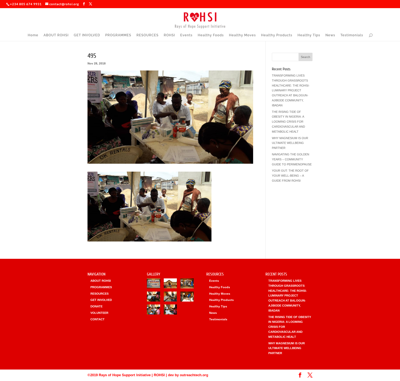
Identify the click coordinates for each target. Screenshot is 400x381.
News (330, 35)
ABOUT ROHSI (56, 35)
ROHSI (169, 35)
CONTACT (97, 319)
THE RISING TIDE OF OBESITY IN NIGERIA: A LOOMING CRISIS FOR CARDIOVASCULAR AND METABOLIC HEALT (288, 121)
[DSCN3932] (153, 284)
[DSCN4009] (187, 284)
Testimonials (351, 35)
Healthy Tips (309, 35)
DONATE (96, 306)
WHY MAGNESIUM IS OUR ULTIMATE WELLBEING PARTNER (290, 143)
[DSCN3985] (153, 310)
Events (186, 35)
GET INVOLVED (87, 35)
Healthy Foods (211, 35)
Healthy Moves (242, 35)
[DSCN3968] (187, 297)
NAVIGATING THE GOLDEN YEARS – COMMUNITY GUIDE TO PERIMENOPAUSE (292, 159)
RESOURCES (147, 35)
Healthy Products (276, 35)
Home (33, 35)
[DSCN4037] (170, 284)
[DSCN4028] (170, 310)
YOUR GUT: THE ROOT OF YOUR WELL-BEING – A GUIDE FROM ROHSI (290, 175)
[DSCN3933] (153, 297)
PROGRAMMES (118, 35)
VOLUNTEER (99, 312)
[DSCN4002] (170, 297)
